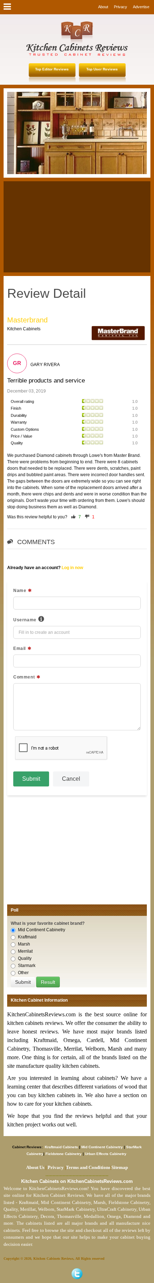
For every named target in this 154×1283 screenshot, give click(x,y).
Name (19, 590)
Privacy (120, 7)
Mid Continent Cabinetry (41, 929)
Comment (24, 677)
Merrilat (25, 951)
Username (25, 619)
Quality (25, 958)
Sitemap (119, 1167)
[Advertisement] (77, 226)
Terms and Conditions (88, 1167)
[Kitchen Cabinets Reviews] (77, 38)
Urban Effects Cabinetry (105, 1154)
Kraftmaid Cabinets (62, 1147)
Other (23, 972)
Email (19, 648)
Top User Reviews (102, 69)
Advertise (141, 7)
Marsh (24, 944)
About (103, 7)
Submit (31, 779)
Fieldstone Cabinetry (63, 1154)
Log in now (72, 567)
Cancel (71, 779)
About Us (35, 1167)
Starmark (26, 965)
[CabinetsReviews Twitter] (77, 1273)
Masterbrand (27, 320)
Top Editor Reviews (52, 69)
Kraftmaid (27, 936)
